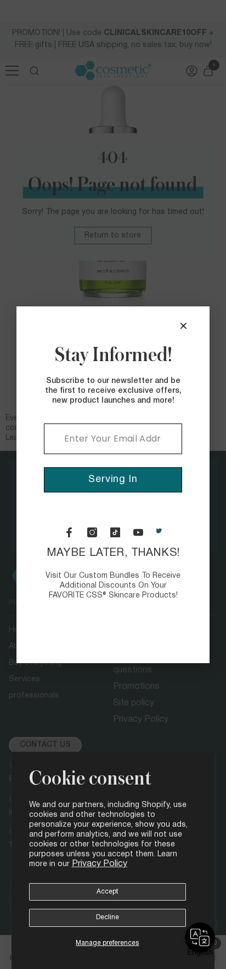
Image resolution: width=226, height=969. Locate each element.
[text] (113, 574)
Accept (107, 892)
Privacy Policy (99, 864)
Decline (107, 917)
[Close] (183, 326)
